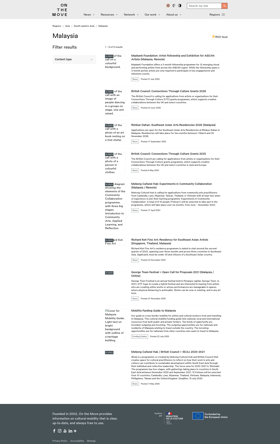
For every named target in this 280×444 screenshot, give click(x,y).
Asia (67, 26)
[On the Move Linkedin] (71, 431)
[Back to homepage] (59, 15)
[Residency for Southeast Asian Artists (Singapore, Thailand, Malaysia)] (166, 252)
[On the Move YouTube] (65, 431)
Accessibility (77, 441)
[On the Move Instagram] (60, 431)
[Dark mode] (174, 6)
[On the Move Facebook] (54, 431)
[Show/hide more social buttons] (75, 431)
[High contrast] (180, 6)
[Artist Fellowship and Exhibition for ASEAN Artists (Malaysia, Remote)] (166, 70)
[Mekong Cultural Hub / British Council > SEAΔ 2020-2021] (166, 368)
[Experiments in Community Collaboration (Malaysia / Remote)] (166, 208)
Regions (215, 14)
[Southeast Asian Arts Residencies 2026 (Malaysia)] (166, 135)
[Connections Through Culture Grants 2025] (166, 165)
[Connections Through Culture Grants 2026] (166, 104)
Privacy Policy (59, 441)
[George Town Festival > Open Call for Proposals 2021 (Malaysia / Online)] (166, 287)
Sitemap (91, 441)
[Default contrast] (169, 6)
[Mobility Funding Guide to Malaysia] (166, 327)
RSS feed (221, 37)
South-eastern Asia (84, 26)
